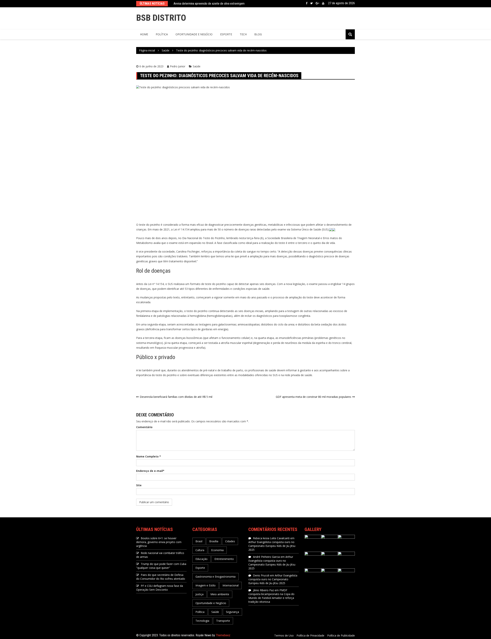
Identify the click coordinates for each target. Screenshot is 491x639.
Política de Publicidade (341, 635)
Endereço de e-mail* (150, 471)
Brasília (213, 541)
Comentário (144, 427)
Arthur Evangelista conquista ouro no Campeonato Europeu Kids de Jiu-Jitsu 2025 (271, 545)
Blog (258, 34)
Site (139, 485)
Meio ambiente (219, 594)
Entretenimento (224, 559)
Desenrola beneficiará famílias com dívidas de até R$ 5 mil (176, 397)
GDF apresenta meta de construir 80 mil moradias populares (313, 397)
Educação (201, 559)
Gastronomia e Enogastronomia (215, 576)
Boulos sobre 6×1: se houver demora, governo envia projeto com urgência (158, 542)
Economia (217, 550)
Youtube (323, 3)
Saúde (196, 66)
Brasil (198, 541)
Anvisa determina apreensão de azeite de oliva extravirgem (209, 3)
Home (144, 34)
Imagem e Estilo (205, 585)
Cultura (199, 550)
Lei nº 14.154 (181, 229)
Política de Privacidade (310, 635)
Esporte (226, 34)
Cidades (230, 541)
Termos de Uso (284, 635)
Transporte (223, 620)
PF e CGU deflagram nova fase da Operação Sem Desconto (159, 587)
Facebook (306, 3)
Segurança (232, 612)
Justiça (199, 594)
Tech (243, 34)
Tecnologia (202, 620)
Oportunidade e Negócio (194, 34)
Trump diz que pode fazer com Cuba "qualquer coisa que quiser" (161, 566)
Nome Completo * (148, 456)
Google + (317, 3)
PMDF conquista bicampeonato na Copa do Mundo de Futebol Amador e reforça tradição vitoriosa (271, 596)
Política (162, 34)
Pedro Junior (177, 66)
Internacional (230, 585)
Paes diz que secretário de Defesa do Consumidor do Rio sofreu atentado (160, 576)
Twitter (311, 3)
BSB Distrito (161, 18)
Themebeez (223, 635)
